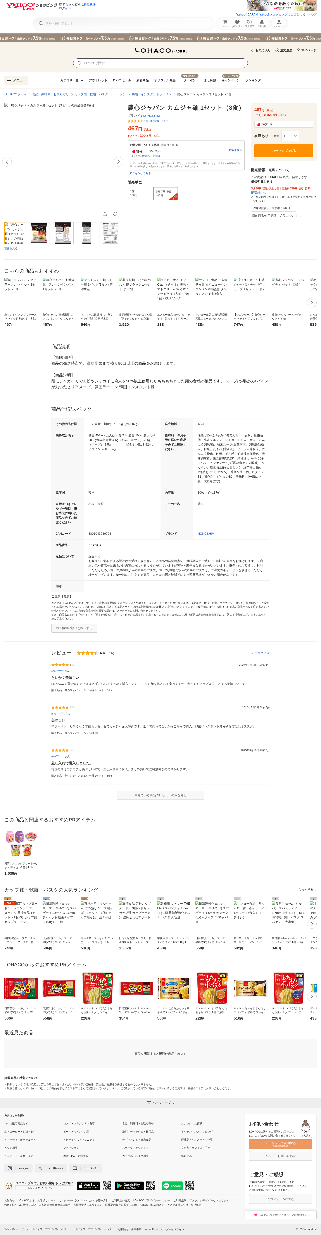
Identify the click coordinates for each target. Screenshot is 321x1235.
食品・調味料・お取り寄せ (50, 94)
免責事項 (136, 1229)
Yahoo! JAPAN (247, 14)
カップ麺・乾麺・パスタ (91, 94)
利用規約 (122, 1229)
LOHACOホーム (15, 94)
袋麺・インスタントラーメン (151, 94)
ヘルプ (312, 14)
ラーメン (120, 94)
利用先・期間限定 (151, 155)
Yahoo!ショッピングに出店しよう (282, 14)
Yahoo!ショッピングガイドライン (164, 1229)
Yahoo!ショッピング (16, 1229)
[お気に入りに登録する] (115, 214)
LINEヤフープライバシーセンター (94, 1229)
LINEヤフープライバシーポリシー (51, 1229)
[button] (290, 136)
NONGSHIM (206, 533)
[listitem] (33, 1123)
